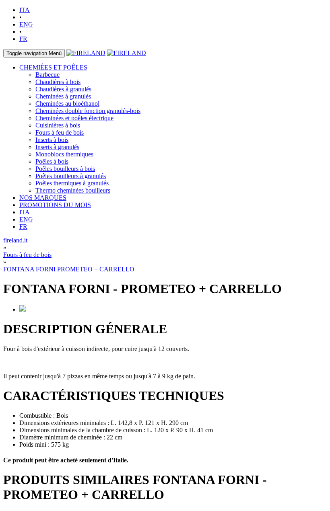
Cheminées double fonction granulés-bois (87, 110)
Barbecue (47, 74)
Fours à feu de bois (59, 132)
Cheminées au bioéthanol (67, 103)
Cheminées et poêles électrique (74, 118)
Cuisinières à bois (57, 125)
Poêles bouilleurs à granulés (70, 175)
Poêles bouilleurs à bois (65, 168)
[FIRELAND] (85, 52)
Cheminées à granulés (63, 96)
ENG (26, 24)
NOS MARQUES (42, 197)
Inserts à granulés (57, 147)
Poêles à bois (51, 161)
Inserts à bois (51, 139)
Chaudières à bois (57, 81)
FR (23, 38)
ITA (24, 9)
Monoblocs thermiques (64, 154)
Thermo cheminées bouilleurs (72, 190)
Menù (34, 53)
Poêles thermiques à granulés (72, 183)
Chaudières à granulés (63, 89)
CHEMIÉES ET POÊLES (53, 67)
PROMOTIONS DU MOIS (55, 204)
